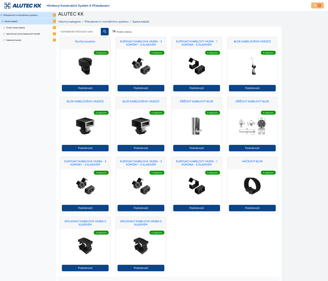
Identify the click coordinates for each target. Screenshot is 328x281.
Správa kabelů (11, 21)
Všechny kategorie (69, 21)
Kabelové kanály (13, 40)
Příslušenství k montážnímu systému (20, 15)
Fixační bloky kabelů (15, 27)
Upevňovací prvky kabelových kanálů (23, 34)
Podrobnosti (85, 88)
